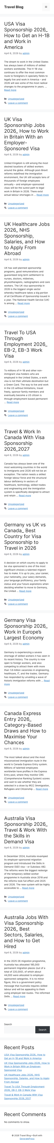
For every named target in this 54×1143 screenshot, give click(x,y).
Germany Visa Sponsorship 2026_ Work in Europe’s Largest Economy (26, 628)
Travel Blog (13, 7)
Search (8, 1024)
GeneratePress (27, 1138)
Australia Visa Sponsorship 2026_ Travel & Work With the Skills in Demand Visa (26, 829)
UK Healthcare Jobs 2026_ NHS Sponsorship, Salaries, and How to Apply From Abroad (27, 238)
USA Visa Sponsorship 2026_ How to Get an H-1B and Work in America (27, 35)
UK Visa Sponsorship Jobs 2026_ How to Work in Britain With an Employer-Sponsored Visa (26, 133)
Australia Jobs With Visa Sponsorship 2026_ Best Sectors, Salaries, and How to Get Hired (26, 931)
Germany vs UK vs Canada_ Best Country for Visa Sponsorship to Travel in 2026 (25, 536)
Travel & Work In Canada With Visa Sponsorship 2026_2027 (24, 440)
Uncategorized (16, 98)
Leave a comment (18, 103)
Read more (10, 90)
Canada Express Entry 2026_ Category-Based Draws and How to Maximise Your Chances (25, 727)
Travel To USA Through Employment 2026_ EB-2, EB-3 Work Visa (25, 344)
